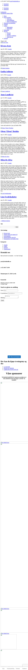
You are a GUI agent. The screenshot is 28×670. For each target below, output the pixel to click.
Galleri (5, 26)
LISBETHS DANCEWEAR (11, 369)
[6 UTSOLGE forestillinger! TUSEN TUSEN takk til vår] (14, 309)
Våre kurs (9, 19)
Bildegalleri (10, 27)
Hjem (5, 16)
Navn (2, 290)
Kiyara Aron (6, 46)
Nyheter (6, 24)
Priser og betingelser (12, 21)
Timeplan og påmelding (9, 23)
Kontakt (6, 38)
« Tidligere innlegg (5, 220)
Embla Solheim (7, 72)
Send (2, 300)
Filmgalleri (9, 28)
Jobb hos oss (10, 37)
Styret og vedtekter (11, 35)
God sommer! (7, 236)
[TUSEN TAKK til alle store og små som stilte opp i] (14, 350)
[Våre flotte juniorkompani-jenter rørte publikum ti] (14, 334)
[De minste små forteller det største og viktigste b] (14, 322)
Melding (3, 297)
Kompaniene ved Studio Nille (11, 239)
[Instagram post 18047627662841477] (14, 338)
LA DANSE (7, 367)
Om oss (5, 31)
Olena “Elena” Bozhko (10, 131)
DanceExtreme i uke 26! (10, 237)
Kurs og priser (7, 17)
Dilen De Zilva (6, 160)
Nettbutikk (6, 30)
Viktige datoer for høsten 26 (10, 234)
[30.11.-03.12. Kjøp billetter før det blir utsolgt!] (14, 340)
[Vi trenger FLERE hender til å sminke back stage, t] (14, 329)
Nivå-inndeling (10, 20)
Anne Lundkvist (7, 95)
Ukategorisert (7, 249)
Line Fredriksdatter (9, 197)
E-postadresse (4, 293)
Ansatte (9, 34)
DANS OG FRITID (9, 368)
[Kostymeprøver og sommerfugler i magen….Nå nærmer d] (14, 344)
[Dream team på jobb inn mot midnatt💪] (14, 318)
